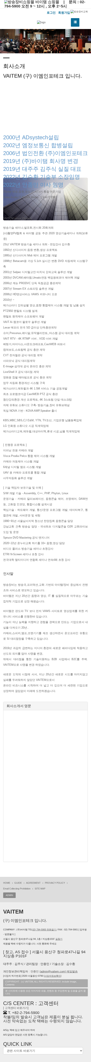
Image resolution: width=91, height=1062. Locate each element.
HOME (6, 883)
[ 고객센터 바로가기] (16, 1008)
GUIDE (18, 883)
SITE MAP (40, 888)
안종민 (54, 971)
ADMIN (9, 895)
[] (52, 976)
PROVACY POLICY (55, 883)
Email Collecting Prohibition (16, 888)
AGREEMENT (33, 883)
